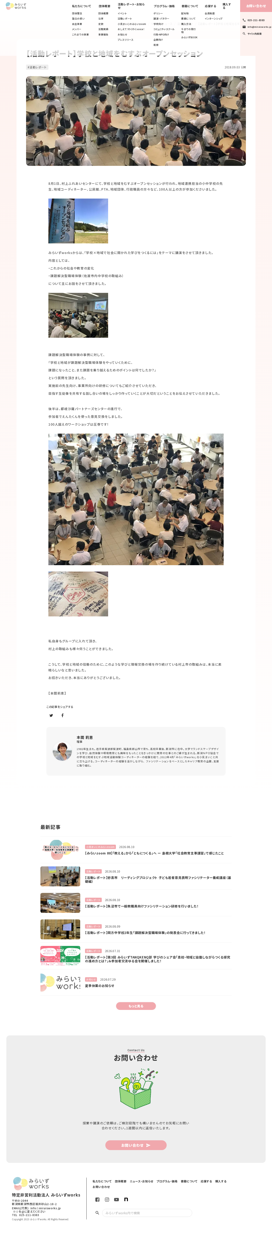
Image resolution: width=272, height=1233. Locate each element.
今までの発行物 (188, 30)
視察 (156, 44)
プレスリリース (125, 39)
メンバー (76, 29)
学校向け (158, 24)
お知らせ (122, 34)
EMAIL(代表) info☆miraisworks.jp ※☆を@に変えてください (36, 1209)
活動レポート (125, 18)
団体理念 (77, 13)
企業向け (158, 39)
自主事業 (77, 24)
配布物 (185, 13)
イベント (122, 13)
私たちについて (81, 6)
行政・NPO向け (161, 34)
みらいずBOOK (189, 37)
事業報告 (103, 34)
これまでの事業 (80, 34)
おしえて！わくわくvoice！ (131, 29)
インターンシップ (214, 18)
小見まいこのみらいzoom (132, 24)
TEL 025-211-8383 (25, 1215)
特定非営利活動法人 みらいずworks (46, 1195)
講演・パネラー (161, 18)
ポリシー (158, 13)
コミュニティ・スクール (164, 29)
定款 (100, 24)
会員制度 (210, 13)
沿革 (100, 18)
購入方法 (186, 24)
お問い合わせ (256, 5)
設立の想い (78, 18)
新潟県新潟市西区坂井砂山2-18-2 (34, 1204)
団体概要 (103, 13)
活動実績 (103, 29)
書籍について (188, 18)
